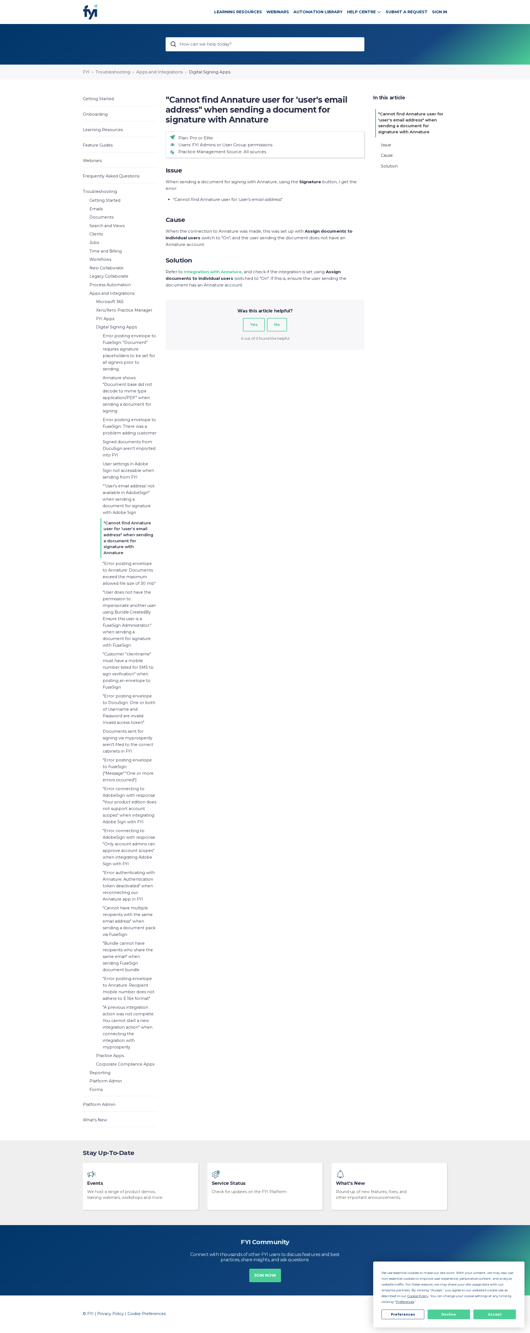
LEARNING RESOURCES (238, 11)
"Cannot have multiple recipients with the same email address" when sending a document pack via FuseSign (129, 921)
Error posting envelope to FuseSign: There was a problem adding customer (130, 426)
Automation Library (318, 11)
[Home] (90, 12)
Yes (254, 324)
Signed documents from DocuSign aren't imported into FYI (129, 448)
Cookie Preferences (147, 1313)
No (277, 324)
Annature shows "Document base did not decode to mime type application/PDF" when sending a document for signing (127, 394)
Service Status (229, 1183)
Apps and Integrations (159, 72)
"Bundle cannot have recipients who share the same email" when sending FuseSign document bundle (128, 956)
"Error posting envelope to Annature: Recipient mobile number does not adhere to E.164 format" (128, 988)
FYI (86, 72)
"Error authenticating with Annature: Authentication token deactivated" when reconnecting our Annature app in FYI (129, 886)
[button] (120, 98)
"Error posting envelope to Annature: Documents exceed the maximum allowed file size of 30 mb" (129, 573)
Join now (265, 1275)
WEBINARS (277, 11)
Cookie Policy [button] (417, 1296)
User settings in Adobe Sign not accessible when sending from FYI (128, 470)
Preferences (403, 1314)
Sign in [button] (439, 11)
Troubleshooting (113, 72)
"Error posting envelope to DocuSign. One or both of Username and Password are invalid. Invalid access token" (129, 709)
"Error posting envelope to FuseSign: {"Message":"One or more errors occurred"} (128, 770)
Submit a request (407, 11)
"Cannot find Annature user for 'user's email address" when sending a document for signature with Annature (128, 538)
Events (95, 1183)
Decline (448, 1314)
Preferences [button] (405, 1302)
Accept (495, 1314)
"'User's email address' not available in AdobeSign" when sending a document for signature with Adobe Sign (129, 499)
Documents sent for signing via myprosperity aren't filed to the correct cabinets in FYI (128, 741)
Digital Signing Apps (209, 72)
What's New (350, 1183)
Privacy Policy (110, 1313)
